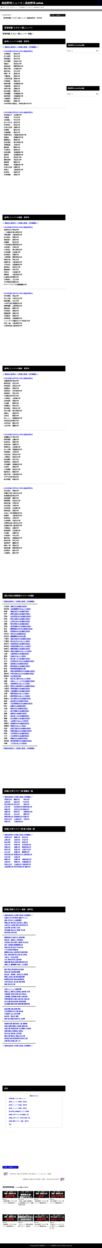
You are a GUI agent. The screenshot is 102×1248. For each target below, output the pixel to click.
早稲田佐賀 (14, 1028)
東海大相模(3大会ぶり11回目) (21, 651)
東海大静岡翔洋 (19, 979)
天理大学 (26, 819)
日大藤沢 (25, 964)
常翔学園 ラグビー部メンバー (17, 1098)
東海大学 (7, 809)
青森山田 (7, 923)
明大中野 (18, 954)
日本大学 (7, 807)
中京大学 (7, 857)
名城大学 (17, 857)
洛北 (20, 994)
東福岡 (6, 1023)
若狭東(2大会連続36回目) (19, 664)
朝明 (5, 984)
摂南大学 (7, 821)
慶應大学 (17, 799)
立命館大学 (18, 819)
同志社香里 (14, 1001)
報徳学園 (21, 1004)
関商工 (6, 977)
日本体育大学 (18, 807)
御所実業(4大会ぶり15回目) (20, 696)
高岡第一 (14, 974)
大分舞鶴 (22, 1028)
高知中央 (17, 1019)
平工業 (23, 930)
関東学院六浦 (23, 962)
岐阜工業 (12, 977)
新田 (5, 1019)
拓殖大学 (17, 811)
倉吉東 (21, 1011)
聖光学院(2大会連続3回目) (19, 624)
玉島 (12, 1009)
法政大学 (17, 802)
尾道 (19, 1009)
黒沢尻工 (20, 923)
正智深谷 (7, 942)
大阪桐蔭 (7, 996)
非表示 (36, 1096)
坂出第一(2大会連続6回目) (19, 716)
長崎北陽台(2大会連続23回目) (21, 731)
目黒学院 (17, 952)
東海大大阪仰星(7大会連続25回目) (22, 686)
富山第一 (7, 974)
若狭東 (26, 974)
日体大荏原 (14, 957)
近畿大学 (26, 816)
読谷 (9, 1041)
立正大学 (17, 814)
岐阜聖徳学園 (20, 977)
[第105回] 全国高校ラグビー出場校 (19, 1111)
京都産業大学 (18, 816)
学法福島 (7, 930)
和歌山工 (7, 991)
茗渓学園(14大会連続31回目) (20, 626)
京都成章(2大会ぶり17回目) (20, 683)
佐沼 (18, 927)
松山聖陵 (11, 1019)
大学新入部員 (22, 47)
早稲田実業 (24, 952)
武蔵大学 (17, 852)
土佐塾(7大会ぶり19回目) (19, 721)
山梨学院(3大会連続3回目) (19, 654)
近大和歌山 (18, 991)
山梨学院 (19, 959)
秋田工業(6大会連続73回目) (20, 619)
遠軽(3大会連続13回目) (18, 606)
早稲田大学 (8, 799)
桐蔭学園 (7, 962)
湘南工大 (7, 964)
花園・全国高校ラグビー (11, 1167)
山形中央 (7, 925)
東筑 (17, 1023)
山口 (12, 1014)
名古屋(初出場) (15, 676)
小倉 (20, 1023)
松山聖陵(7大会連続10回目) (20, 718)
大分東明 (28, 1028)
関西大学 (26, 814)
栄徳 (20, 982)
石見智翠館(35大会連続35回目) (21, 703)
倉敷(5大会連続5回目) (18, 706)
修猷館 (25, 1023)
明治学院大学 (8, 854)
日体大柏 (20, 947)
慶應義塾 (14, 964)
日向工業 (22, 1036)
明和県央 (20, 940)
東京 (5, 954)
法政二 (19, 964)
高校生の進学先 (10, 47)
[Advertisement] (33, 195)
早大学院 (24, 954)
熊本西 (13, 1033)
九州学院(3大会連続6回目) (19, 733)
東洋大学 (7, 814)
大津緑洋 (7, 1014)
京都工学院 (14, 994)
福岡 (14, 1023)
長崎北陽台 (8, 1031)
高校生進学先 (9, 601)
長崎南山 (15, 1031)
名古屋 (16, 982)
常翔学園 (7, 999)
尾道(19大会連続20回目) (19, 708)
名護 (5, 1041)
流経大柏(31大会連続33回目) (20, 639)
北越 (12, 972)
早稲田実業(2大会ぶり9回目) (20, 646)
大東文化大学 (18, 809)
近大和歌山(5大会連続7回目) (20, 698)
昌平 (5, 945)
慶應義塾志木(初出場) (18, 636)
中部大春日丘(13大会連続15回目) (22, 673)
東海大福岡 (8, 1026)
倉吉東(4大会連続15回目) (19, 701)
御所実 (24, 991)
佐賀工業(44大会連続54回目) (20, 728)
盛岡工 (26, 923)
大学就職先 (33, 47)
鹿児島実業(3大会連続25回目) (21, 741)
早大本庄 (25, 942)
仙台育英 (7, 927)
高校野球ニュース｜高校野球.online (22, 2)
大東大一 (7, 957)
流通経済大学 (28, 811)
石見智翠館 (8, 1011)
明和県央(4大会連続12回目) (20, 631)
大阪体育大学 (18, 821)
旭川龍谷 (15, 918)
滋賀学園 (18, 989)
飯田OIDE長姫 (19, 969)
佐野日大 (15, 937)
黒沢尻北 (14, 923)
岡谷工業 (11, 969)
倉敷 (15, 1009)
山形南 (13, 925)
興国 (12, 1004)
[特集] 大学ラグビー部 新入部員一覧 (19, 1118)
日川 (5, 959)
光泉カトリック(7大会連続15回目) (22, 681)
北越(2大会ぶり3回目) (18, 656)
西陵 (23, 982)
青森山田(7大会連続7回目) (19, 611)
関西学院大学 (8, 816)
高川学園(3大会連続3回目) (19, 711)
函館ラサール (23, 918)
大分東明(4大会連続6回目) (19, 736)
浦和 (15, 942)
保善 (12, 954)
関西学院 (27, 1004)
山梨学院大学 (27, 854)
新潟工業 (7, 972)
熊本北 (13, 1036)
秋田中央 (25, 925)
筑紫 (10, 1023)
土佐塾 (23, 1019)
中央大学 (26, 802)
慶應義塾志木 (18, 945)
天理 (28, 991)
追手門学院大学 (19, 867)
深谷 (12, 942)
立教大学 (7, 802)
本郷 (9, 954)
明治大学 (26, 799)
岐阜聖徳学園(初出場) (18, 669)
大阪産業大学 (8, 867)
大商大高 (26, 999)
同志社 (24, 994)
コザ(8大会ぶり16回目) (18, 743)
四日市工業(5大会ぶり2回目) (20, 678)
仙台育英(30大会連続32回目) (20, 616)
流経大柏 (7, 947)
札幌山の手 (8, 918)
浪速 (15, 1004)
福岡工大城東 (16, 1026)
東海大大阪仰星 (22, 996)
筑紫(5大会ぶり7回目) (18, 726)
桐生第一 (7, 940)
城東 (17, 1016)
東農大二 (14, 940)
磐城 (18, 930)
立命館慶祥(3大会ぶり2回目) (20, 609)
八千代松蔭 (8, 949)
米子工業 (15, 1011)
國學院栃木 (8, 937)
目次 (10, 1124)
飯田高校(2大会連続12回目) (20, 666)
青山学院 (7, 842)
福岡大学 (28, 867)
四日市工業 (11, 984)
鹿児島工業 (8, 1038)
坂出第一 (7, 1016)
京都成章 (7, 994)
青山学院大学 (8, 804)
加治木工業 (24, 1038)
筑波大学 (26, 804)
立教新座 (11, 945)
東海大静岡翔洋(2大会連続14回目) (22, 671)
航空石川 (20, 974)
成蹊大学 (7, 811)
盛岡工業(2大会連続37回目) (20, 614)
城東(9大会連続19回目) (18, 713)
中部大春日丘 (8, 982)
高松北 (13, 1016)
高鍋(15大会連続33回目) (19, 738)
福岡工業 (25, 1026)
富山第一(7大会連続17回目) (20, 659)
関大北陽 (14, 999)
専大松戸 (14, 947)
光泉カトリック (9, 989)
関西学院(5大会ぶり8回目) (19, 693)
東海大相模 (14, 962)
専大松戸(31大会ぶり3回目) (20, 641)
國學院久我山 (8, 952)
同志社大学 (8, 819)
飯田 (5, 969)
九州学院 (19, 1033)
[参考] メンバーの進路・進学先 (18, 1101)
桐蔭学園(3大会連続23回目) (20, 649)
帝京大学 (17, 804)
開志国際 (17, 972)
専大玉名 (7, 1033)
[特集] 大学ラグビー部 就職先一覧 (19, 1114)
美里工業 (14, 1041)
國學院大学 (25, 852)
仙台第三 (14, 927)
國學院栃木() (21, 629)
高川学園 (17, 1014)
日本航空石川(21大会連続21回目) (22, 661)
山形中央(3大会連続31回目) (20, 621)
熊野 (12, 991)
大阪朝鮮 (14, 996)
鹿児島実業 (16, 1038)
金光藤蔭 (7, 1004)
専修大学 (26, 809)
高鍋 (17, 1036)
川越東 (20, 942)
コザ (19, 1041)
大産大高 (20, 999)
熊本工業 (7, 1036)
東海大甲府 (11, 959)
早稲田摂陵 (22, 1001)
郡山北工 (14, 930)
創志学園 (7, 1009)
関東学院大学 (27, 807)
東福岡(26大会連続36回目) (19, 723)
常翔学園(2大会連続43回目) (20, 688)
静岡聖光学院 (8, 979)
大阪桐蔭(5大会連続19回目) (20, 691)
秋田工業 (19, 925)
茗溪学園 (22, 937)
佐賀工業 (7, 1028)
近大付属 (7, 1001)
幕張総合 (15, 949)
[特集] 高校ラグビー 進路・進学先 (19, 1121)
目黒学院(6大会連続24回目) (20, 644)
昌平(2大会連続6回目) (18, 634)
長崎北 (21, 1031)
